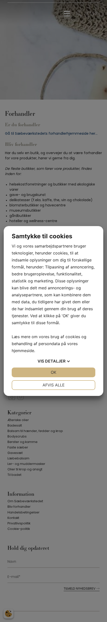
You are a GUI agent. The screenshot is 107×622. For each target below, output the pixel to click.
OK (53, 372)
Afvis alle (54, 384)
